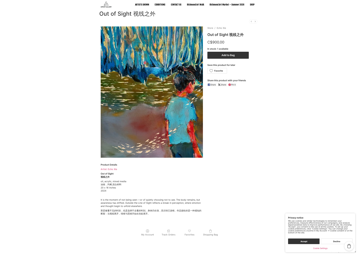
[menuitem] (251, 21)
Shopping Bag (210, 234)
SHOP (252, 4)
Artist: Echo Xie (109, 169)
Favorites (189, 234)
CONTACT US (176, 4)
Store (210, 28)
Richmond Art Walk (195, 4)
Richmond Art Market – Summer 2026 (227, 4)
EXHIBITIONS (160, 4)
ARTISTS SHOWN (142, 4)
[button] (217, 71)
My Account (147, 234)
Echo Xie (221, 28)
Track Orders (168, 234)
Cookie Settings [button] (320, 248)
